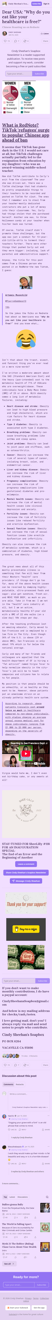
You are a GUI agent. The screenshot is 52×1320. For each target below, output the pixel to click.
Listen (46, 33)
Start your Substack (19, 1307)
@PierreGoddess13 (15, 301)
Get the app (39, 1307)
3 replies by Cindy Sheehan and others (27, 1171)
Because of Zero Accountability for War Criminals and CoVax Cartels (18, 1229)
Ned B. (11, 1115)
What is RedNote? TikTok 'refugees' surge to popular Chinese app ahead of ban (25, 132)
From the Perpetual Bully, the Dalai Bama (18, 1209)
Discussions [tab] (23, 1197)
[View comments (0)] (15, 1257)
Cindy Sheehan (15, 32)
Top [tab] (5, 1197)
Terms (36, 1298)
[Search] (47, 1197)
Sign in (46, 4)
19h (7, 307)
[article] (26, 1211)
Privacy (28, 1298)
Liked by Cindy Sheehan (19, 1119)
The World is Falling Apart (16, 1224)
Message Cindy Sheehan (28, 881)
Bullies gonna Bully (12, 1204)
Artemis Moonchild (16, 295)
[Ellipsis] (48, 1116)
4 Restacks (33, 1056)
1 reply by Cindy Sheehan (22, 1137)
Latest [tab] (12, 1197)
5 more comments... (10, 1183)
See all (7, 1263)
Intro (4, 1250)
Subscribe (36, 4)
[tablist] (13, 1084)
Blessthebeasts (15, 1146)
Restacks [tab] (20, 1084)
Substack (13, 1314)
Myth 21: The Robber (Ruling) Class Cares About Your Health (19, 1245)
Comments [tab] (8, 1084)
